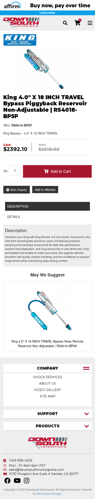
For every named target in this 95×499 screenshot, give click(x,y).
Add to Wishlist (45, 189)
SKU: (6, 125)
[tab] (47, 368)
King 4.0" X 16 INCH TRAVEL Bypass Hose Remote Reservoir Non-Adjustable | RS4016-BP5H (47, 343)
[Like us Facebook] (7, 482)
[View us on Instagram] (26, 482)
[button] (65, 23)
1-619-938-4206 (20, 460)
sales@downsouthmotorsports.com (36, 469)
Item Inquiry (18, 189)
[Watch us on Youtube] (17, 482)
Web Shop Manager (49, 493)
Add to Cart (61, 171)
